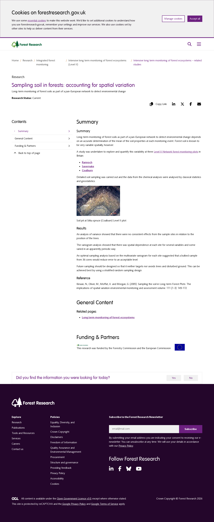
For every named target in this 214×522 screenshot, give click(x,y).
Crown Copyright (59, 431)
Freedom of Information (63, 442)
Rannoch (87, 162)
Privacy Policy (57, 473)
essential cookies (37, 20)
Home (15, 60)
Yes (174, 377)
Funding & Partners (25, 145)
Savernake (88, 166)
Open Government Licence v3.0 (74, 498)
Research (27, 60)
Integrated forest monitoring (45, 62)
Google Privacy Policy (74, 503)
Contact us (17, 449)
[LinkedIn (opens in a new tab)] (174, 104)
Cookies (54, 483)
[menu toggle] (199, 44)
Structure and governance (64, 462)
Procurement (57, 457)
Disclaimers (56, 437)
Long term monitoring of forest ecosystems (108, 317)
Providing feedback (60, 467)
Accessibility (57, 478)
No (191, 377)
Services (16, 438)
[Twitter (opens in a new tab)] (182, 104)
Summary (23, 131)
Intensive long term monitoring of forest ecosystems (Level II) (97, 62)
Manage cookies (173, 18)
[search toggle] (190, 44)
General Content (23, 138)
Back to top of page (29, 153)
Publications (18, 427)
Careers (16, 443)
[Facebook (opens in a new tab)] (190, 104)
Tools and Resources (23, 433)
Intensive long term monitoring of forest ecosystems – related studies (167, 62)
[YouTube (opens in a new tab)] (139, 469)
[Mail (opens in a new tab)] (199, 104)
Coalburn (87, 170)
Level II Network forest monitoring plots (176, 151)
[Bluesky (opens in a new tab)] (128, 469)
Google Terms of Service (104, 503)
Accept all (195, 18)
